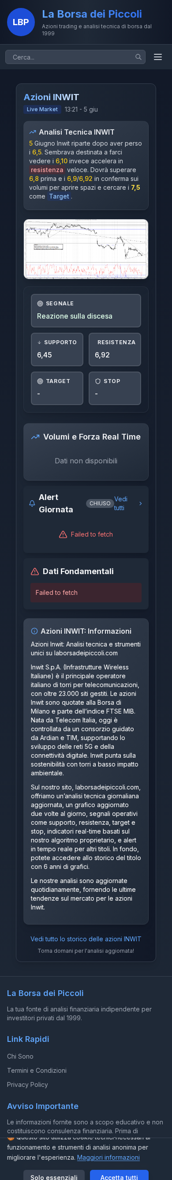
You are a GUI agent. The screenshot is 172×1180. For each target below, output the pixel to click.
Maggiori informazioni (108, 1157)
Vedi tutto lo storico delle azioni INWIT (86, 939)
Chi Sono (20, 1056)
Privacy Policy (27, 1084)
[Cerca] (138, 56)
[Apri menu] (158, 57)
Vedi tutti (120, 503)
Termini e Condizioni (37, 1070)
